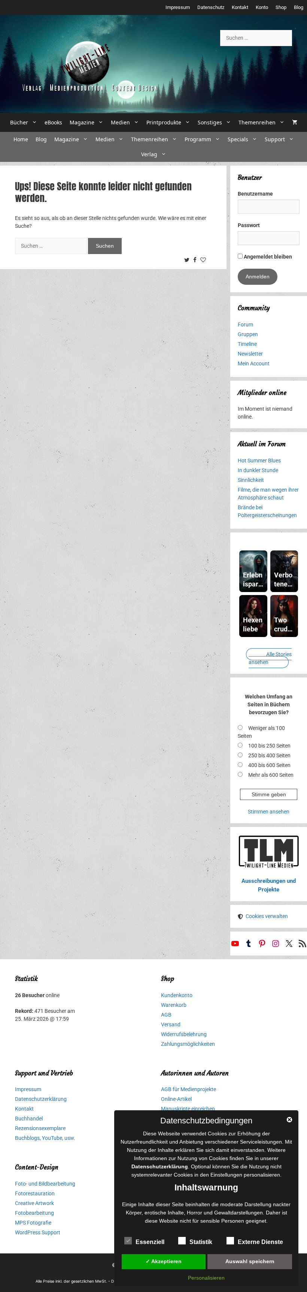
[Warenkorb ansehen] (294, 122)
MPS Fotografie (33, 1223)
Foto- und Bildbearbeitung (45, 1184)
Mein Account (254, 363)
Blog (298, 7)
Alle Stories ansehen (270, 658)
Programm (198, 139)
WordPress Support (37, 1232)
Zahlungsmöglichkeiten (188, 1044)
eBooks (53, 122)
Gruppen (248, 334)
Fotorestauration (35, 1193)
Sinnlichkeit (251, 480)
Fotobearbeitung (34, 1213)
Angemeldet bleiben (267, 257)
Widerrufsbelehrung (184, 1034)
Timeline (247, 344)
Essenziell (150, 1242)
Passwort (249, 225)
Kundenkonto (176, 995)
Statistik (200, 1242)
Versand (170, 1024)
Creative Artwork (34, 1203)
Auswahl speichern (249, 1261)
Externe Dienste (260, 1242)
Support (275, 139)
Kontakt (240, 7)
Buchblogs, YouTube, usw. (45, 1138)
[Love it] (204, 260)
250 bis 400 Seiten (269, 755)
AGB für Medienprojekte (188, 1089)
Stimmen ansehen (268, 812)
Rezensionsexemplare (40, 1128)
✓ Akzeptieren (164, 1261)
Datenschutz (210, 7)
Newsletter (250, 354)
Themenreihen (257, 122)
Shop (281, 7)
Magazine (82, 122)
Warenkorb (173, 1005)
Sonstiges (210, 122)
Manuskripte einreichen (188, 1109)
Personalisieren (206, 1278)
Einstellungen (226, 1175)
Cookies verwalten (267, 916)
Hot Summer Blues (259, 461)
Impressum (177, 7)
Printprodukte (163, 122)
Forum (245, 324)
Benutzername (255, 194)
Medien (120, 122)
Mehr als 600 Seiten (271, 775)
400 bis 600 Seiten (269, 765)
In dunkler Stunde (258, 470)
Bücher (19, 122)
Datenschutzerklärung (41, 1099)
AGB (166, 1015)
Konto (262, 7)
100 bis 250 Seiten (269, 746)
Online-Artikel (176, 1099)
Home (20, 139)
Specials (238, 139)
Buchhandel (29, 1119)
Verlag (149, 154)
